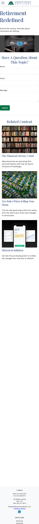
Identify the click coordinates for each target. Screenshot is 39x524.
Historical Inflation (12, 250)
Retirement (19, 521)
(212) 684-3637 (21, 494)
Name (2, 66)
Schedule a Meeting (20, 508)
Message (3, 90)
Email (2, 78)
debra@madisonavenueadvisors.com (19, 507)
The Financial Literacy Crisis (18, 155)
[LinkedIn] (19, 511)
